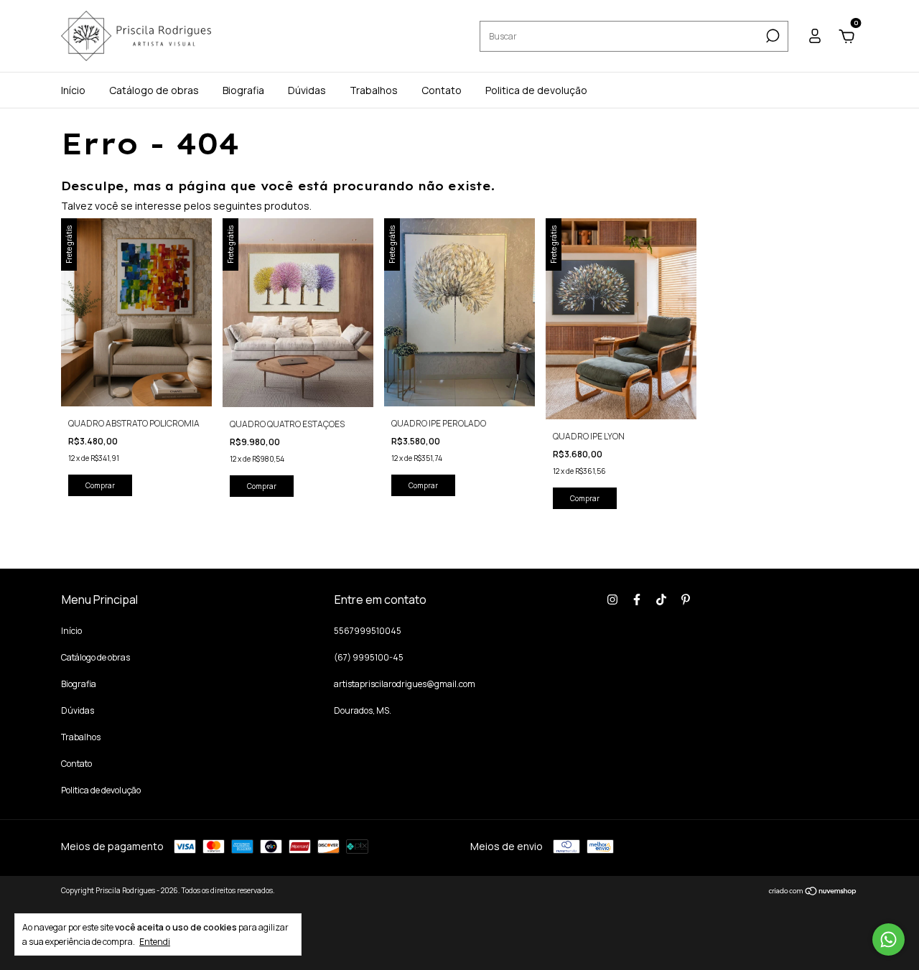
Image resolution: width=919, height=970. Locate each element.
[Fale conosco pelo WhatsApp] (888, 939)
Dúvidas (307, 90)
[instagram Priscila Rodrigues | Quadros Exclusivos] (612, 599)
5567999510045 (367, 631)
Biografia (243, 90)
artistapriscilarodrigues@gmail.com (404, 684)
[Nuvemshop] (813, 892)
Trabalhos (374, 90)
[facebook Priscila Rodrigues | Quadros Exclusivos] (637, 599)
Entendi (154, 941)
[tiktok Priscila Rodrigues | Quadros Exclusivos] (661, 599)
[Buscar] (771, 36)
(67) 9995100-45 (368, 657)
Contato (441, 90)
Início (73, 90)
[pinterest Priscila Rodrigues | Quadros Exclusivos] (685, 599)
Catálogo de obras (154, 90)
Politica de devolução (536, 90)
